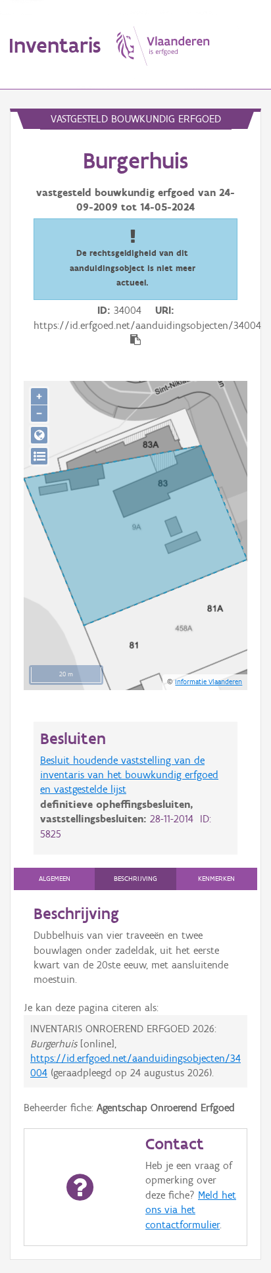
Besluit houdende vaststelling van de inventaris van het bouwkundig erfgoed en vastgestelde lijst (129, 775)
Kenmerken (216, 878)
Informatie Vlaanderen (208, 681)
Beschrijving (135, 878)
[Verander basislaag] (39, 456)
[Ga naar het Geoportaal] (39, 435)
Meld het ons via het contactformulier (190, 1210)
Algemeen (54, 878)
